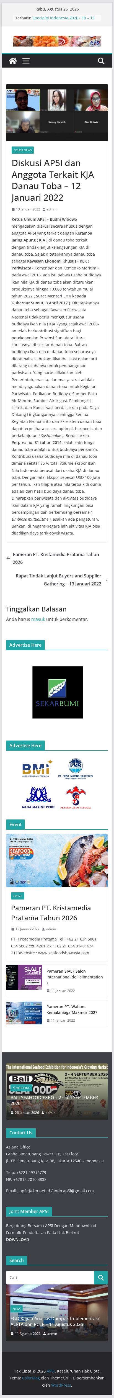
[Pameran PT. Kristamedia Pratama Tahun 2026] (57, 860)
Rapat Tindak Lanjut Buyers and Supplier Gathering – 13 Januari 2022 (58, 580)
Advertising (21, 1088)
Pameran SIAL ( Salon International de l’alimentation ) (74, 976)
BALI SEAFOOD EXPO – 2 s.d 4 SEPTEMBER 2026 (54, 1100)
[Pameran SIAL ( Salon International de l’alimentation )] (24, 981)
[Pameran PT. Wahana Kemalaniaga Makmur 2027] (24, 1013)
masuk (38, 619)
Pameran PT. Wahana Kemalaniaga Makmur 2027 (71, 1009)
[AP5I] (12, 61)
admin (51, 209)
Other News (23, 150)
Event (17, 896)
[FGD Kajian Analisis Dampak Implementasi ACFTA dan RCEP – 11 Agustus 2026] (57, 1288)
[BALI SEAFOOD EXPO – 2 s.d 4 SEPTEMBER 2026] (57, 1067)
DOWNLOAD (17, 1239)
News (16, 1309)
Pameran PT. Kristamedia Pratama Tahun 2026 (56, 558)
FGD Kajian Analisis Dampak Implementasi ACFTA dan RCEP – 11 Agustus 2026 (55, 1321)
